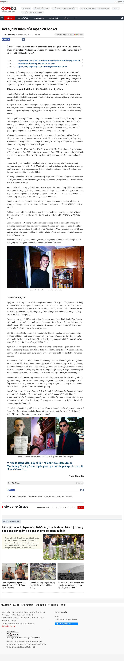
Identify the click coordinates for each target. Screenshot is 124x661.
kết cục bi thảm (22, 496)
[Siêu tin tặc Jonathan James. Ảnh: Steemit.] (45, 267)
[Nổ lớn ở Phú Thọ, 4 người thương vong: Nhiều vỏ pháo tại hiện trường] (43, 571)
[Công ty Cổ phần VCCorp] (13, 634)
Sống (63, 605)
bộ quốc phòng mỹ (44, 496)
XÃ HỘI (9, 18)
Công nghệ (53, 605)
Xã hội (37, 34)
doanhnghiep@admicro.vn (68, 619)
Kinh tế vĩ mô (27, 605)
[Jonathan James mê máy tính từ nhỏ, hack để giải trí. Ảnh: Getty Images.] (45, 436)
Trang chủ (6, 605)
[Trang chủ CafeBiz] (2, 18)
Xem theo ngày (43, 507)
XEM (80, 507)
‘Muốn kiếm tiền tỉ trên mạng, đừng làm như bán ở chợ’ (36, 64)
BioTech (115, 8)
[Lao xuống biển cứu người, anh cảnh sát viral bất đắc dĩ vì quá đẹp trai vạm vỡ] (15, 571)
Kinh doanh (40, 605)
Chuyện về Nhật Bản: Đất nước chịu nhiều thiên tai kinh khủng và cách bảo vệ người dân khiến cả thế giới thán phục (57, 60)
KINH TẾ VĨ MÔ (23, 18)
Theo (45, 483)
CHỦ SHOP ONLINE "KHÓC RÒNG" (65, 8)
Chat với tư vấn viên (65, 624)
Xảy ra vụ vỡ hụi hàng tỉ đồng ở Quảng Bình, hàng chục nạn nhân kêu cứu (42, 67)
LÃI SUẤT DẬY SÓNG (41, 8)
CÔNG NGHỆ (53, 18)
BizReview (26, 8)
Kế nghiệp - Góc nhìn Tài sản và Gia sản (95, 8)
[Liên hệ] (23, 39)
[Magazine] (4, 2)
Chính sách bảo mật (8, 626)
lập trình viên (56, 496)
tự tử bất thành (67, 496)
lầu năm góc (33, 496)
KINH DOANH (39, 18)
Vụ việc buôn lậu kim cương (33, 12)
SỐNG (66, 18)
